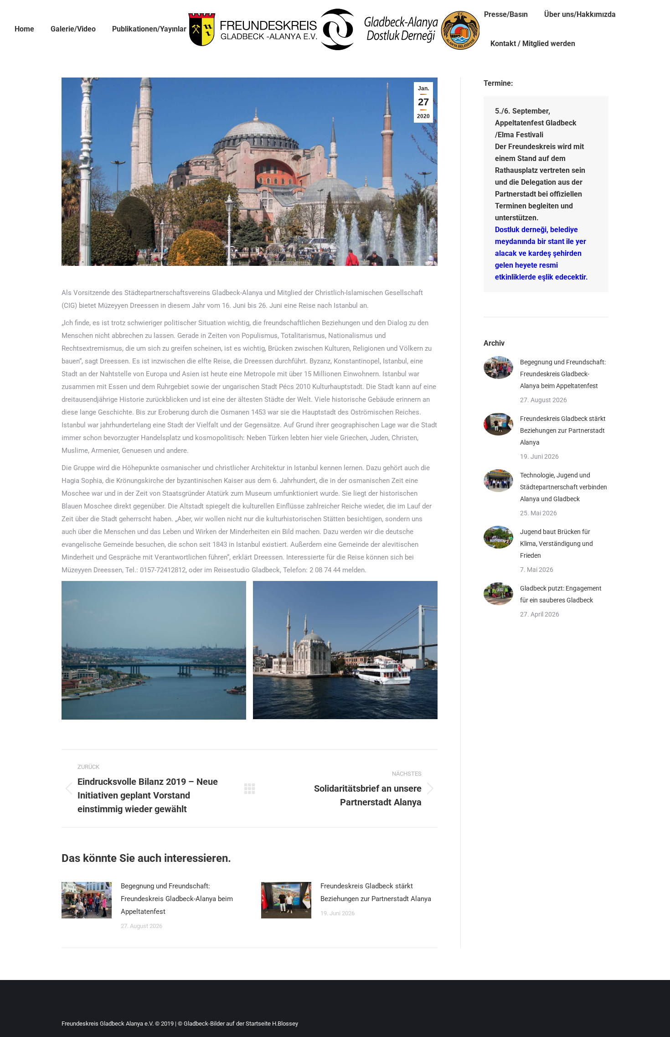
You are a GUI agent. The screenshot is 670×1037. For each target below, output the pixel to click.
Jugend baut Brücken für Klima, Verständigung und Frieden (556, 543)
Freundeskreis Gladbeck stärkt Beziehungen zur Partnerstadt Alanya (375, 892)
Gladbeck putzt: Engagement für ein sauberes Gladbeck (561, 594)
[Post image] (87, 900)
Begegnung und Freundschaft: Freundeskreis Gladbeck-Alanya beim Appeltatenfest (177, 899)
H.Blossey (285, 1023)
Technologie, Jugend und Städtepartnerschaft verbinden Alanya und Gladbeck (563, 487)
